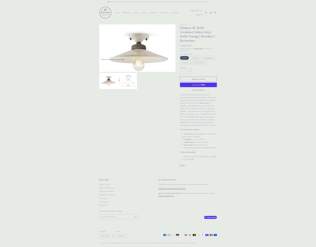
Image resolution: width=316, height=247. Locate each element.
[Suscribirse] (135, 216)
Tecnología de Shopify (115, 243)
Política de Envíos (105, 184)
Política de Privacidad (106, 191)
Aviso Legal (103, 198)
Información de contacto (181, 243)
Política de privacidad (129, 243)
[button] (127, 12)
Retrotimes (106, 243)
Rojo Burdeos (209, 58)
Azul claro (195, 58)
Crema (184, 58)
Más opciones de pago (198, 89)
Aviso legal (193, 243)
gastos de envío (198, 48)
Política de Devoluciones (107, 188)
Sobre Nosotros (104, 202)
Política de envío (168, 243)
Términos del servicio (156, 243)
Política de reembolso (143, 243)
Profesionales (103, 205)
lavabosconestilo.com (166, 196)
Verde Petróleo (199, 63)
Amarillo (185, 63)
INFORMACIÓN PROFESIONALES (171, 189)
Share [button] (183, 165)
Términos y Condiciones (107, 195)
